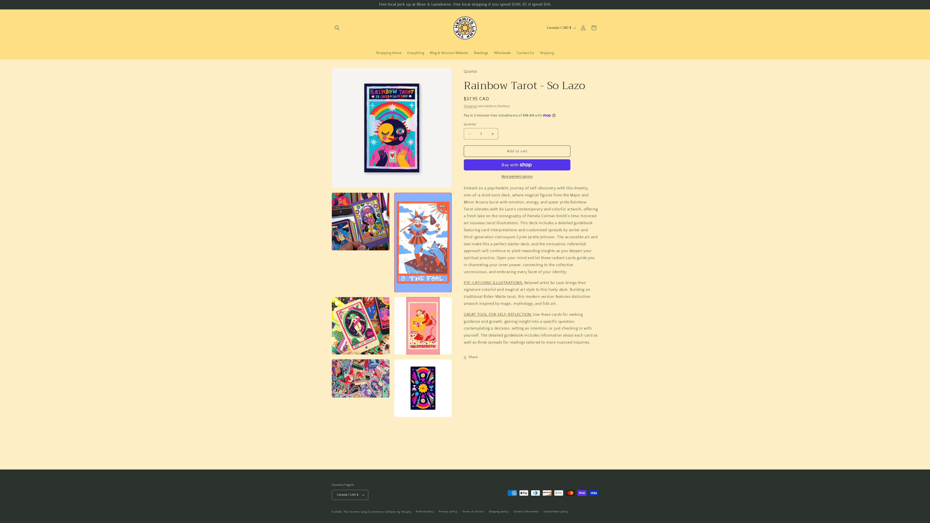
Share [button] (473, 357)
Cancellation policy (556, 511)
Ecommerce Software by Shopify (389, 511)
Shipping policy (499, 511)
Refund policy (425, 511)
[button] (337, 28)
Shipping (470, 106)
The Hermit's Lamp (355, 511)
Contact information (526, 511)
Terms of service (473, 511)
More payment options (517, 176)
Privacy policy (448, 511)
